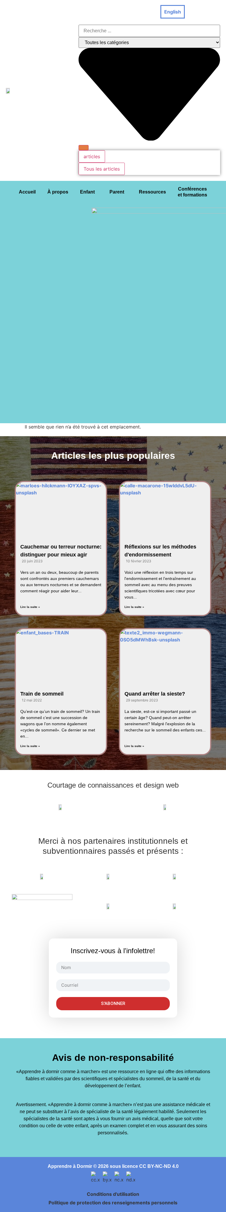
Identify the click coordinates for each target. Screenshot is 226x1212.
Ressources (152, 191)
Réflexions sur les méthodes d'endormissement (160, 551)
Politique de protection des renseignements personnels (113, 1203)
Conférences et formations (192, 191)
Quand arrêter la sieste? (154, 694)
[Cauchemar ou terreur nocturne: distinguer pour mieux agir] (61, 507)
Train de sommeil (42, 694)
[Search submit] (84, 147)
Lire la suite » (30, 606)
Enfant (87, 191)
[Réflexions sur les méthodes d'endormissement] (165, 507)
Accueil (27, 191)
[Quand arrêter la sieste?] (165, 654)
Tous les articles (102, 169)
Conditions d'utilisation (113, 1194)
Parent (116, 191)
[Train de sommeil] (61, 654)
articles (92, 156)
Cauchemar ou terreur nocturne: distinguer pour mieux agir (61, 551)
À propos (57, 191)
